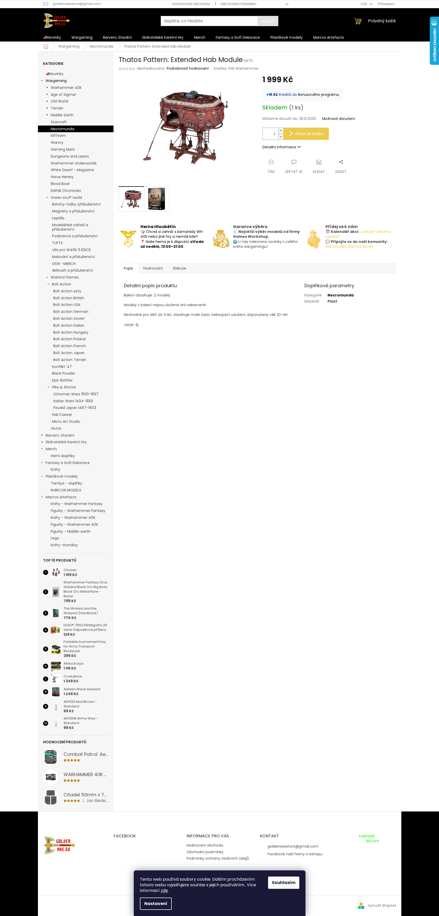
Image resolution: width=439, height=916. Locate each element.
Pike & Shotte (64, 387)
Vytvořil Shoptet (382, 905)
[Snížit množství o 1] (280, 137)
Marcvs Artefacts (61, 497)
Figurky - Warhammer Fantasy (78, 510)
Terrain (57, 108)
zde (164, 890)
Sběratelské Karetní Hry (66, 442)
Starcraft (59, 122)
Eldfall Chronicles (66, 190)
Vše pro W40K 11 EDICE (71, 249)
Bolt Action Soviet (69, 318)
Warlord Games (65, 277)
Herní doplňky (63, 455)
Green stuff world (66, 197)
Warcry (57, 142)
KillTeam (58, 135)
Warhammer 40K (66, 87)
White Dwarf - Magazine (72, 169)
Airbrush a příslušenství (72, 270)
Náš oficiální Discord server (349, 246)
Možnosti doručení (338, 118)
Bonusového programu (318, 94)
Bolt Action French (69, 345)
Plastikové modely (62, 476)
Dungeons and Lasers (70, 156)
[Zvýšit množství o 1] (280, 131)
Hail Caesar (62, 414)
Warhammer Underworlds (74, 163)
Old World (59, 101)
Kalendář (367, 836)
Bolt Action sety (67, 291)
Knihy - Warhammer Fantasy (77, 503)
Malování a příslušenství (73, 256)
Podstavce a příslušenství (75, 236)
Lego (55, 538)
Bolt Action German (70, 311)
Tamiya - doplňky (66, 483)
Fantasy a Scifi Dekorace (68, 462)
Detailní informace (279, 147)
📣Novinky (55, 73)
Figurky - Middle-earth (70, 531)
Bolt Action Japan (69, 352)
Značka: (236, 68)
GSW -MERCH (64, 263)
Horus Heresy (62, 176)
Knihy (55, 469)
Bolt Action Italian (68, 325)
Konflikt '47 (62, 366)
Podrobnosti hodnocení (188, 68)
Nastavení (155, 904)
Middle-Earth (62, 115)
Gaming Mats (63, 149)
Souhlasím (283, 883)
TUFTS (57, 242)
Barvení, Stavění (60, 435)
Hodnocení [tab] (153, 268)
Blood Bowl (60, 183)
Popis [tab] (128, 268)
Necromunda (62, 128)
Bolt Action (61, 284)
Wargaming (56, 80)
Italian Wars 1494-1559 (73, 401)
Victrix (56, 428)
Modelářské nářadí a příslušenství (70, 227)
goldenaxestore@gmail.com (293, 846)
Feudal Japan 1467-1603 (74, 407)
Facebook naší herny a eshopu (295, 854)
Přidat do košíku (309, 133)
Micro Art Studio (66, 421)
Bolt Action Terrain (69, 359)
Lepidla (58, 218)
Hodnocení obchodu (191, 4)
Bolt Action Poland (69, 339)
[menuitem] (52, 37)
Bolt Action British (68, 298)
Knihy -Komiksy (64, 545)
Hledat (267, 21)
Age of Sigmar (63, 94)
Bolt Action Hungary (70, 332)
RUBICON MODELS (66, 490)
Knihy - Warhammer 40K (73, 517)
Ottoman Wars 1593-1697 (76, 394)
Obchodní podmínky (238, 4)
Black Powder (63, 373)
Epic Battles (62, 380)
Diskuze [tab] (179, 268)
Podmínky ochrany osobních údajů (218, 858)
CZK (364, 4)
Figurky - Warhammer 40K (74, 524)
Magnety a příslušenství (73, 211)
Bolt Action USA (66, 304)
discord (372, 841)
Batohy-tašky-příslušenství (76, 204)
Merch (51, 448)
